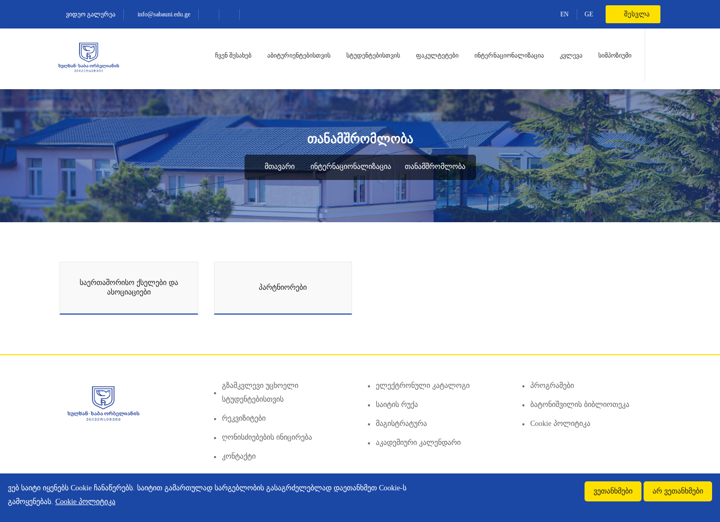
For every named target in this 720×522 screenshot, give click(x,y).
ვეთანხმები (613, 491)
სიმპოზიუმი (614, 55)
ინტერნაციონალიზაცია (509, 55)
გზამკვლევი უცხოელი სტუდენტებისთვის (260, 392)
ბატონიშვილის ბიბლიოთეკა (579, 405)
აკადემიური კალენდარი (418, 443)
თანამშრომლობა (435, 166)
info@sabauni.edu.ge (163, 14)
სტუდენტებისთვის (373, 55)
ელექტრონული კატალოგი (423, 386)
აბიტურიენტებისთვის (298, 55)
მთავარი (278, 166)
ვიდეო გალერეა (89, 14)
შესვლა (636, 14)
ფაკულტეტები (437, 55)
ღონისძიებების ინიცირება (267, 437)
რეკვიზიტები (244, 418)
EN (564, 14)
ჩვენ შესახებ (233, 55)
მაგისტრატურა (401, 424)
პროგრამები (552, 386)
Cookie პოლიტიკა (560, 424)
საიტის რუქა (397, 405)
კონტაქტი (239, 456)
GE (589, 14)
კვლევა (571, 55)
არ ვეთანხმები (678, 491)
